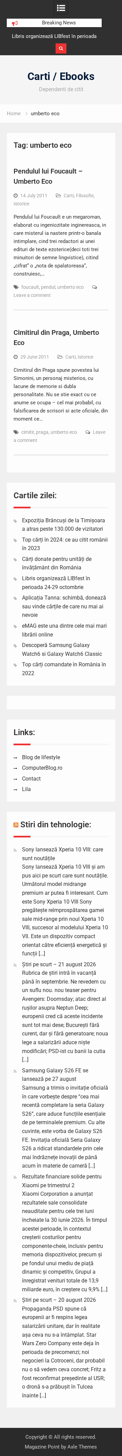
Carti (69, 195)
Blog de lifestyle (41, 757)
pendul (48, 287)
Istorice (21, 203)
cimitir (27, 432)
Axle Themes (82, 1447)
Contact (31, 778)
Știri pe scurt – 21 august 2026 (59, 964)
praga (42, 432)
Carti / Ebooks (61, 76)
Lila (26, 789)
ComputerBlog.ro (42, 768)
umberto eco (70, 287)
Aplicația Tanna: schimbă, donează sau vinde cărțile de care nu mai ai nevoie (64, 606)
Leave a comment (32, 295)
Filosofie (85, 195)
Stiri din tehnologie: (56, 824)
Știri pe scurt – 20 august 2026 (59, 1300)
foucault (30, 287)
